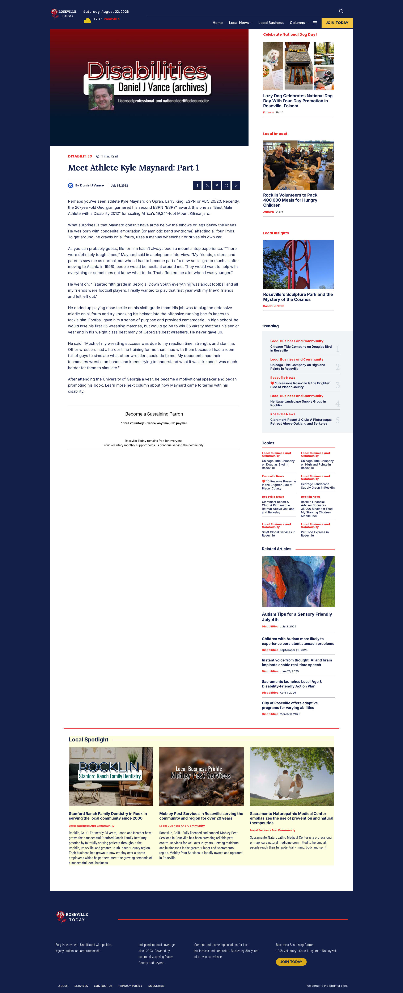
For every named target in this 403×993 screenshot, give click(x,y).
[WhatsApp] (226, 185)
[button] (341, 11)
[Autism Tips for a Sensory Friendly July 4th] (298, 581)
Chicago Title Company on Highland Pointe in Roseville (297, 367)
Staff (279, 112)
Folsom (268, 112)
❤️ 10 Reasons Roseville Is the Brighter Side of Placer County (300, 385)
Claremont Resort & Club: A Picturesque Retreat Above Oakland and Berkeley (301, 421)
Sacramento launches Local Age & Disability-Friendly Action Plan (292, 683)
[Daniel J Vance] (71, 185)
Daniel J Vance (92, 185)
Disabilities (80, 156)
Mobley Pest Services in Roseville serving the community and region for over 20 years (201, 815)
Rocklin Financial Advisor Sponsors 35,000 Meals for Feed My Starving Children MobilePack (317, 509)
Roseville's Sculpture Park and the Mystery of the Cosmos (298, 297)
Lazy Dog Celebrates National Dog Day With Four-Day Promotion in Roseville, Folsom (298, 100)
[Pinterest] (216, 185)
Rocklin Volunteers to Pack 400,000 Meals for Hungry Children (290, 200)
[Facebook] (197, 185)
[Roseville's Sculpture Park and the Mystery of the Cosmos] (298, 264)
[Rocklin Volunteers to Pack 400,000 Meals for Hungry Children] (298, 165)
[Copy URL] (236, 185)
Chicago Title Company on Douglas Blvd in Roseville (301, 348)
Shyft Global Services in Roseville (278, 533)
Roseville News (273, 306)
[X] (207, 185)
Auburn (268, 212)
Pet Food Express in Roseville (315, 533)
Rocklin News (311, 496)
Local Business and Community (296, 341)
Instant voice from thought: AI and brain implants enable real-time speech (297, 662)
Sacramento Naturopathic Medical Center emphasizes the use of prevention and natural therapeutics (291, 818)
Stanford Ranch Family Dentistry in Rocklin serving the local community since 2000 (108, 815)
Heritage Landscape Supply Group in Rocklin (298, 403)
